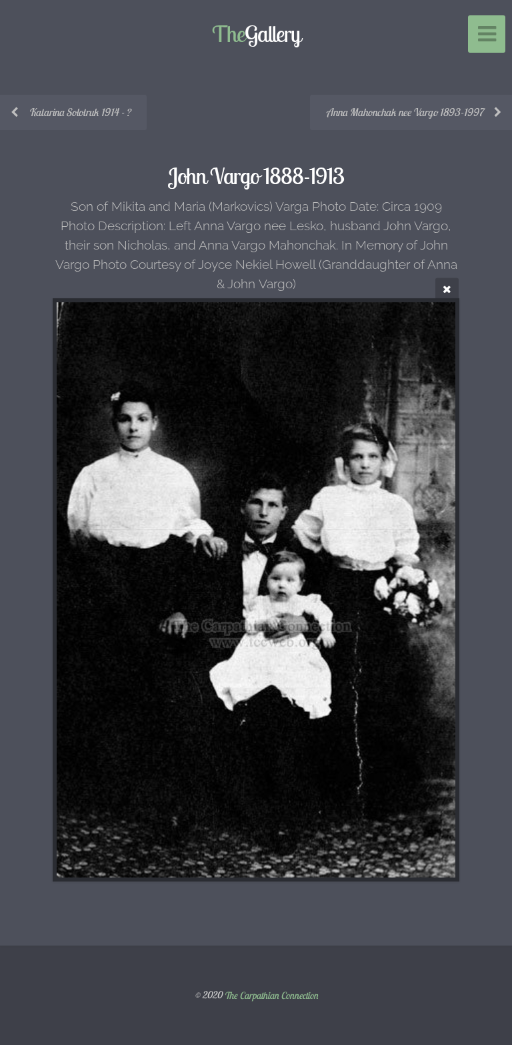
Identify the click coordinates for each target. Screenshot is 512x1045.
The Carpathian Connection (271, 995)
